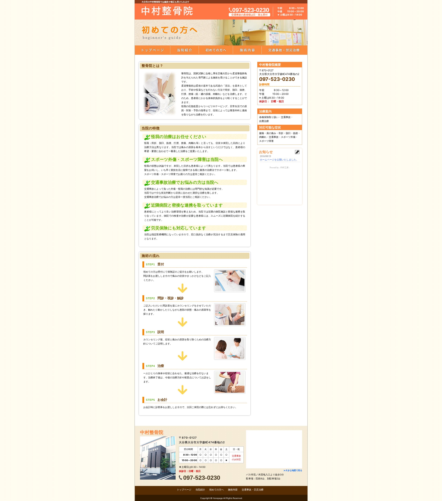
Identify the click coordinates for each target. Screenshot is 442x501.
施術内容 (247, 50)
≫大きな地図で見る (293, 470)
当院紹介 (184, 50)
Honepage (218, 498)
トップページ (152, 50)
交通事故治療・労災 (284, 50)
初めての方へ (216, 50)
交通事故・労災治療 (252, 489)
